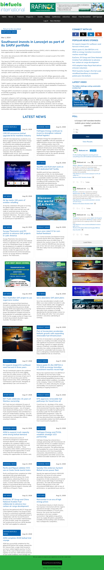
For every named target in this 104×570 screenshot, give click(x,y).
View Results (88, 142)
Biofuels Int (81, 162)
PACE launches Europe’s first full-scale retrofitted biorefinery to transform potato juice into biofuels (86, 73)
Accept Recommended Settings (52, 563)
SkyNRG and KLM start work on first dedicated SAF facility (50, 168)
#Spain (75, 165)
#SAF (79, 177)
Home (4, 17)
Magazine (29, 17)
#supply (92, 228)
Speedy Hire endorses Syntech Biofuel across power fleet (50, 469)
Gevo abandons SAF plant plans (51, 298)
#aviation (84, 177)
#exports (99, 218)
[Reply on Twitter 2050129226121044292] (74, 182)
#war (92, 169)
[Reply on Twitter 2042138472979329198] (74, 208)
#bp (84, 193)
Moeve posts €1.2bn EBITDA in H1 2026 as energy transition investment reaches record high (50, 367)
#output (89, 177)
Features (20, 17)
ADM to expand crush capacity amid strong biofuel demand (16, 433)
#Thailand (75, 218)
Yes (77, 130)
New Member (55, 21)
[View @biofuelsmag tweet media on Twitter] (93, 177)
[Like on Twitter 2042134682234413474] (82, 234)
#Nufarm (75, 192)
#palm (92, 218)
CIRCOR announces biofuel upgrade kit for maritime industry (17, 134)
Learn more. (67, 557)
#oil (96, 218)
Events (40, 17)
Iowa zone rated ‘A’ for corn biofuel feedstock (48, 232)
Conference (56, 17)
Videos (47, 17)
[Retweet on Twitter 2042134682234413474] (78, 234)
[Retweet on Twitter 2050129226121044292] (78, 182)
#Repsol (80, 165)
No (77, 132)
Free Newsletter (85, 17)
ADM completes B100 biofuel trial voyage (17, 539)
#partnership (76, 193)
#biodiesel (90, 219)
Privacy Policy (57, 567)
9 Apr (88, 188)
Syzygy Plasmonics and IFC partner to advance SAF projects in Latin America (17, 233)
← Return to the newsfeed (11, 29)
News (11, 17)
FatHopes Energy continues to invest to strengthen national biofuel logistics (49, 133)
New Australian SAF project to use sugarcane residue (17, 299)
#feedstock (81, 203)
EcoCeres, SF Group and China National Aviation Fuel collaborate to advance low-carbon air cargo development (16, 502)
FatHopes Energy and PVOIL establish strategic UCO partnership (49, 434)
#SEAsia (97, 228)
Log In (46, 21)
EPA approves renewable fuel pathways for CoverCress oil (49, 400)
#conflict (78, 230)
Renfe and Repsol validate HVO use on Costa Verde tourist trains (17, 469)
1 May (88, 162)
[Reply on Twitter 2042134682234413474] (74, 234)
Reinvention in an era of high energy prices (49, 500)
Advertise (66, 17)
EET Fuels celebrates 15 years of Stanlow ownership (17, 400)
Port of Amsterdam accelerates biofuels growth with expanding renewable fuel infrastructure (50, 333)
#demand (87, 228)
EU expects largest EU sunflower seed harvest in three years (17, 366)
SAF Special (97, 17)
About (74, 17)
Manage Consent (48, 567)
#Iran (88, 169)
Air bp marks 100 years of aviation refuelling (14, 201)
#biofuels (75, 177)
